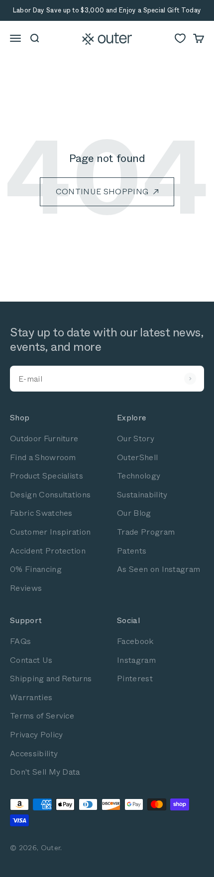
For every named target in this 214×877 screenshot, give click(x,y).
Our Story (135, 438)
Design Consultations (50, 494)
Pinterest (135, 678)
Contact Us (31, 660)
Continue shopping (102, 191)
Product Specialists (46, 475)
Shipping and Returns (51, 678)
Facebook (135, 641)
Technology (138, 475)
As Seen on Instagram (158, 569)
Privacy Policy (36, 734)
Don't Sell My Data (45, 772)
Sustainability (142, 494)
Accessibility (34, 753)
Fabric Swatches (41, 513)
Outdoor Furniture (44, 438)
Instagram (136, 660)
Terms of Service (42, 715)
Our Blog (134, 513)
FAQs (20, 641)
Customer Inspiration (50, 532)
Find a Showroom (43, 457)
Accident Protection (48, 551)
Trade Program (146, 532)
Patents (131, 551)
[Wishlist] (180, 38)
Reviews (26, 588)
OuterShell (137, 457)
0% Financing (36, 569)
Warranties (31, 697)
